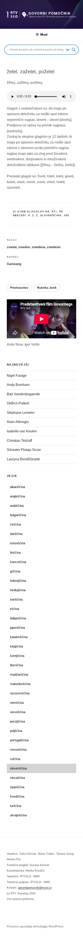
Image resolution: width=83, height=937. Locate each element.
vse (67, 215)
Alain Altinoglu (18, 422)
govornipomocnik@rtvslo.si (35, 887)
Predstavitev (19, 287)
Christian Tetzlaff (19, 440)
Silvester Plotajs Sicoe (24, 450)
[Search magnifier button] (74, 50)
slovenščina (51, 215)
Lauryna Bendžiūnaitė (23, 459)
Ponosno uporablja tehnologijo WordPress (35, 926)
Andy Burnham (18, 385)
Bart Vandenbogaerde (23, 394)
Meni (43, 34)
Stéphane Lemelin (20, 412)
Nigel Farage (17, 375)
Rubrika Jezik (47, 287)
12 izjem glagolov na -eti (35, 211)
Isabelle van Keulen (22, 431)
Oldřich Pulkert (18, 403)
